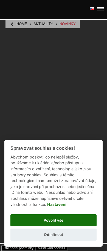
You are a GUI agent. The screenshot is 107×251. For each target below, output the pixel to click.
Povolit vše (53, 220)
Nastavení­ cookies (51, 248)
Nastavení (56, 204)
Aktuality (43, 24)
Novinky (68, 24)
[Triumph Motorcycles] (20, 9)
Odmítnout (53, 234)
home (21, 24)
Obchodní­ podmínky (18, 248)
